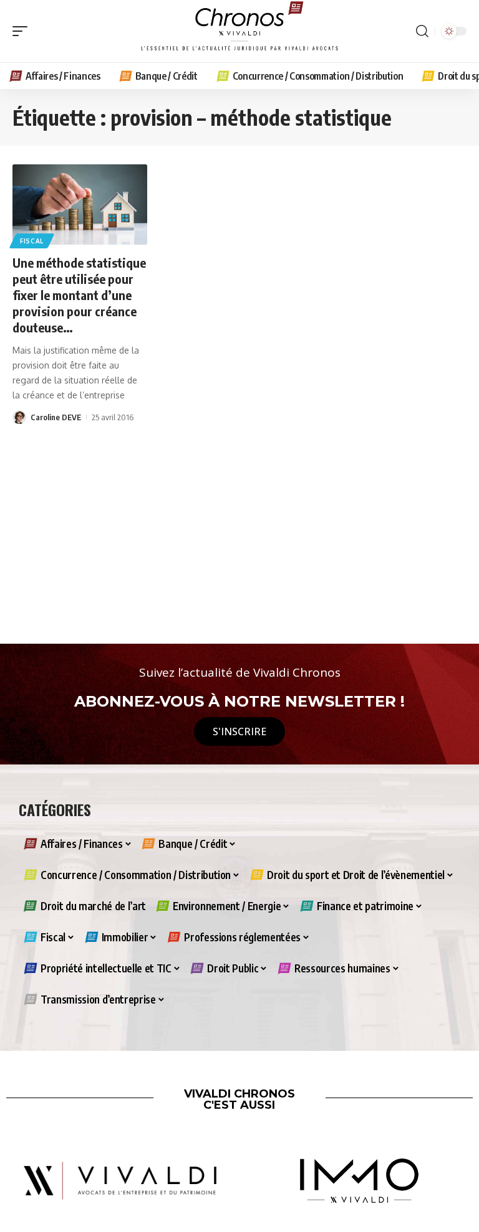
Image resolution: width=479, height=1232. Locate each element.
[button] (23, 31)
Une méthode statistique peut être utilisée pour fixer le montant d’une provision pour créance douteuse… (79, 295)
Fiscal (32, 241)
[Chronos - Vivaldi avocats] (239, 31)
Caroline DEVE (56, 417)
